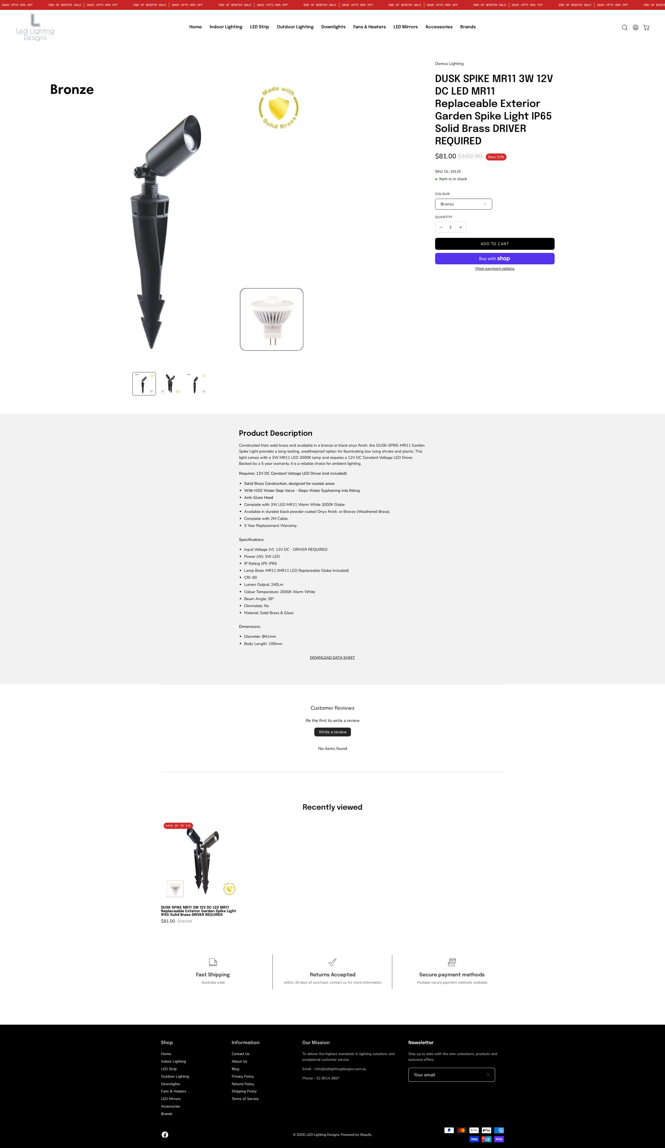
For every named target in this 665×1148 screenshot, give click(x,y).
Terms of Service (245, 1098)
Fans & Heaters (173, 1091)
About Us (239, 1061)
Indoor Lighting (173, 1061)
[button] (259, 27)
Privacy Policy (243, 1076)
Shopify (365, 1134)
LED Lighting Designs (323, 1134)
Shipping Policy (244, 1091)
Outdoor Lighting (175, 1076)
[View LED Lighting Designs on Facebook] (165, 1135)
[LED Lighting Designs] (35, 27)
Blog (235, 1068)
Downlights (170, 1083)
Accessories (170, 1106)
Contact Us (241, 1053)
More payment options (495, 268)
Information (246, 1042)
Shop (167, 1042)
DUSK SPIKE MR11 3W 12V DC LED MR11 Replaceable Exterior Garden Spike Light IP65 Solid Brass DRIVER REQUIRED (198, 911)
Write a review (333, 732)
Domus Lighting (449, 63)
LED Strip (169, 1068)
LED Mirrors (171, 1098)
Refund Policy (243, 1083)
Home (166, 1053)
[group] (332, 871)
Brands (166, 1113)
